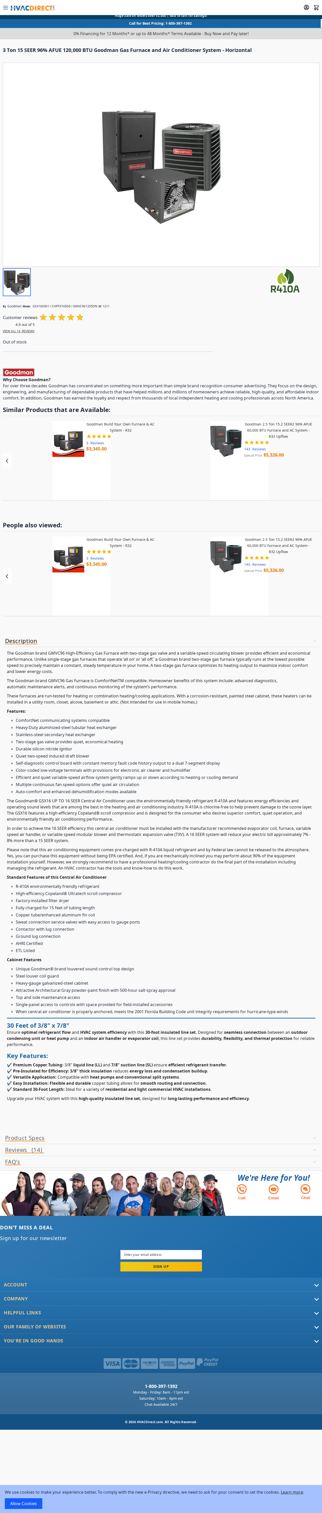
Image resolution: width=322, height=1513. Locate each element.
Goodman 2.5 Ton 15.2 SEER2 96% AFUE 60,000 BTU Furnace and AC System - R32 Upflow (278, 430)
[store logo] (32, 8)
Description (21, 641)
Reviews (22, 1150)
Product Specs (25, 1138)
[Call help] (241, 1191)
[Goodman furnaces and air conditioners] (19, 372)
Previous (7, 461)
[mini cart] (316, 8)
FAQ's (12, 1162)
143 (255, 449)
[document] (161, 1499)
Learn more (292, 1492)
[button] (17, 282)
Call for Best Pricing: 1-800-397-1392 (160, 23)
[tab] (161, 641)
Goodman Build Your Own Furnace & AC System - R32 (121, 427)
